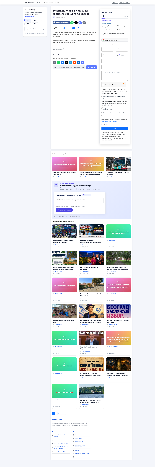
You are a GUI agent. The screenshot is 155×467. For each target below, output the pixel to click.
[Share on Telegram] (70, 62)
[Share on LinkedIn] (78, 62)
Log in (115, 2)
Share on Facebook (62, 23)
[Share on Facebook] (62, 62)
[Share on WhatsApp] (72, 22)
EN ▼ (40, 2)
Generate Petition (65, 210)
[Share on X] (76, 22)
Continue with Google (111, 40)
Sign (115, 128)
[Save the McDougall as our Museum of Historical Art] (64, 167)
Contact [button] (56, 2)
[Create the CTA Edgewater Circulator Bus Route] (118, 167)
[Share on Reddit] (74, 62)
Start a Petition (124, 2)
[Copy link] (84, 22)
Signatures (69, 28)
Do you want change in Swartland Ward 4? (113, 112)
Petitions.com (30, 2)
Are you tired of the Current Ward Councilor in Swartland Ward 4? (114, 108)
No (109, 124)
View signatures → (106, 20)
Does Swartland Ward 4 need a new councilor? (114, 116)
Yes (104, 124)
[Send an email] (80, 22)
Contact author (59, 49)
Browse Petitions (48, 2)
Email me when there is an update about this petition (114, 97)
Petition (58, 28)
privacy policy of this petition (110, 121)
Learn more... (30, 16)
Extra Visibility (83, 28)
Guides (54, 432)
